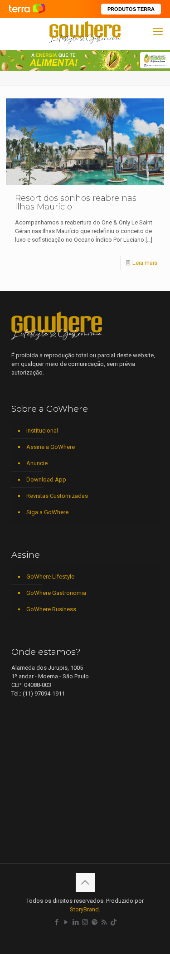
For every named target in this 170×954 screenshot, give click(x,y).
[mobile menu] (157, 31)
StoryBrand (84, 909)
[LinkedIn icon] (75, 922)
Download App (46, 479)
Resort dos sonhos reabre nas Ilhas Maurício (75, 202)
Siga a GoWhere (47, 512)
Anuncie (37, 463)
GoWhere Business (51, 609)
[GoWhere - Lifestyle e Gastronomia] (85, 31)
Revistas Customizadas (57, 495)
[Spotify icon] (94, 922)
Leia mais (144, 262)
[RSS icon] (104, 922)
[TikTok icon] (113, 922)
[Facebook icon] (56, 922)
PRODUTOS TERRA (131, 9)
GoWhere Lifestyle (50, 576)
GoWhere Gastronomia (56, 592)
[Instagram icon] (85, 922)
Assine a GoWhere (50, 446)
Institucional (42, 430)
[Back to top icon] (85, 882)
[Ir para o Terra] (27, 9)
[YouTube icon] (66, 922)
